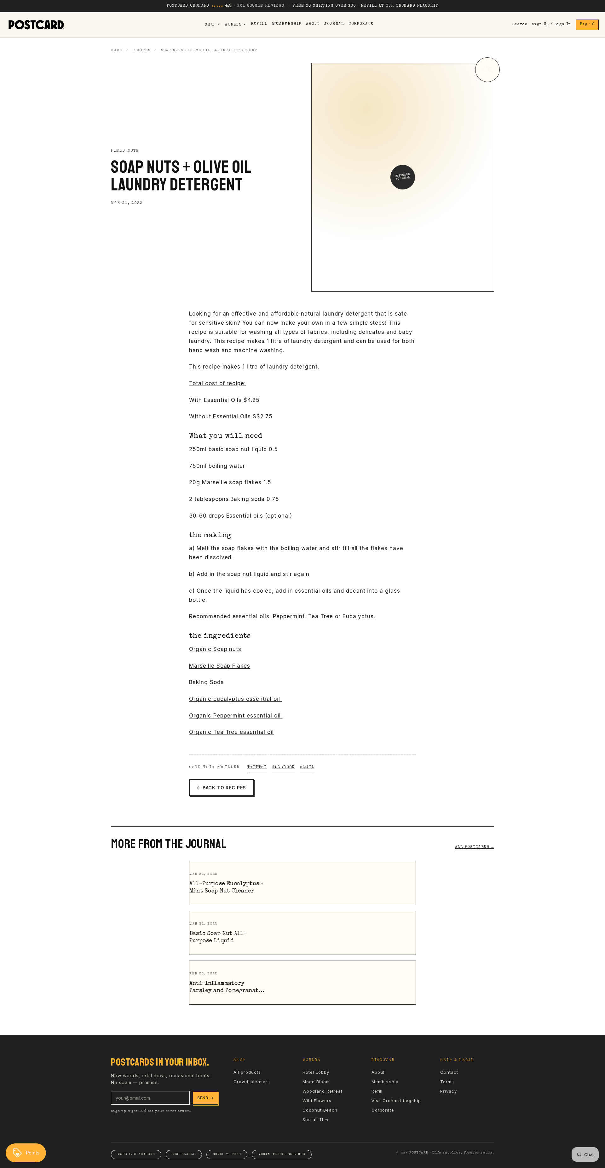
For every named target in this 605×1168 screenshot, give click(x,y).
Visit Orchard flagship (396, 1100)
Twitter (257, 768)
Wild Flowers (316, 1100)
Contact (449, 1072)
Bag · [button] (587, 24)
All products (247, 1072)
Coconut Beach (319, 1110)
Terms (447, 1081)
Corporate (361, 24)
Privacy (448, 1091)
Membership (287, 24)
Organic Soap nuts (215, 649)
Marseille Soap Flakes (219, 666)
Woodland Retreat (322, 1091)
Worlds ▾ (235, 25)
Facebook (283, 768)
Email (307, 768)
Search (519, 24)
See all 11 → (315, 1119)
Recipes (141, 50)
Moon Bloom (316, 1081)
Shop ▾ (212, 25)
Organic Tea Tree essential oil (231, 732)
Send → (205, 1097)
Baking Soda (206, 682)
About (313, 24)
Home (116, 50)
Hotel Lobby (315, 1072)
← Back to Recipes (221, 787)
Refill (259, 24)
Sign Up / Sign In (551, 24)
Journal (334, 24)
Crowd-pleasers (251, 1081)
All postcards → (474, 847)
